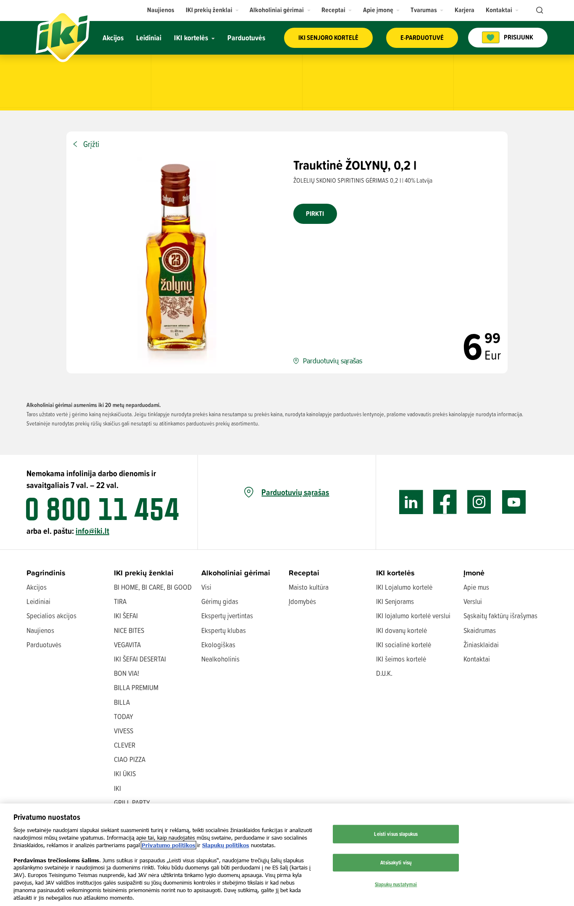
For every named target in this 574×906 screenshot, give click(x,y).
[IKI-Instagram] (479, 502)
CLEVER (124, 745)
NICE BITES (129, 630)
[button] (212, 10)
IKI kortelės (395, 572)
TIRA (120, 601)
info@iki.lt (92, 531)
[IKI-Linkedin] (411, 502)
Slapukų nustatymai (396, 884)
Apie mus (476, 587)
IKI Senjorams (395, 601)
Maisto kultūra (309, 587)
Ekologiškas (218, 644)
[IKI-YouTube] (514, 502)
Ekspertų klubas (223, 630)
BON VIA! (126, 673)
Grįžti (91, 144)
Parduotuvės (43, 644)
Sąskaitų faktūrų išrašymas (500, 615)
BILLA (122, 702)
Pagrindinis (46, 572)
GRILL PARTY (132, 802)
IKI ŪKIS (125, 773)
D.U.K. (384, 673)
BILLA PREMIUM (136, 687)
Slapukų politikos (225, 845)
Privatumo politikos (168, 845)
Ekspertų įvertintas (227, 615)
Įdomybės (302, 601)
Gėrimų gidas (219, 601)
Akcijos (36, 587)
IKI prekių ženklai (144, 572)
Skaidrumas (479, 630)
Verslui (472, 601)
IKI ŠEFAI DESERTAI (140, 659)
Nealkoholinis (220, 659)
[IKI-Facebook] (445, 502)
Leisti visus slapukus (396, 834)
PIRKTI (315, 213)
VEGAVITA (127, 644)
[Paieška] (539, 10)
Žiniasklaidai (481, 644)
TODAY (123, 716)
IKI (117, 788)
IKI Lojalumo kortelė (404, 587)
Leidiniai (38, 601)
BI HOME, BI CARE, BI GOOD (153, 587)
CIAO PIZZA (129, 759)
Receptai (304, 572)
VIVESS (123, 730)
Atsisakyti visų (395, 862)
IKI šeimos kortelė (401, 659)
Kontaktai (476, 659)
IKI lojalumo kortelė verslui (413, 615)
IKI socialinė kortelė (403, 644)
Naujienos (40, 630)
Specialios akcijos (51, 615)
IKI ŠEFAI (126, 615)
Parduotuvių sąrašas (295, 492)
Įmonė (473, 572)
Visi (206, 587)
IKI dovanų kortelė (401, 630)
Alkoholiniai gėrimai (235, 572)
